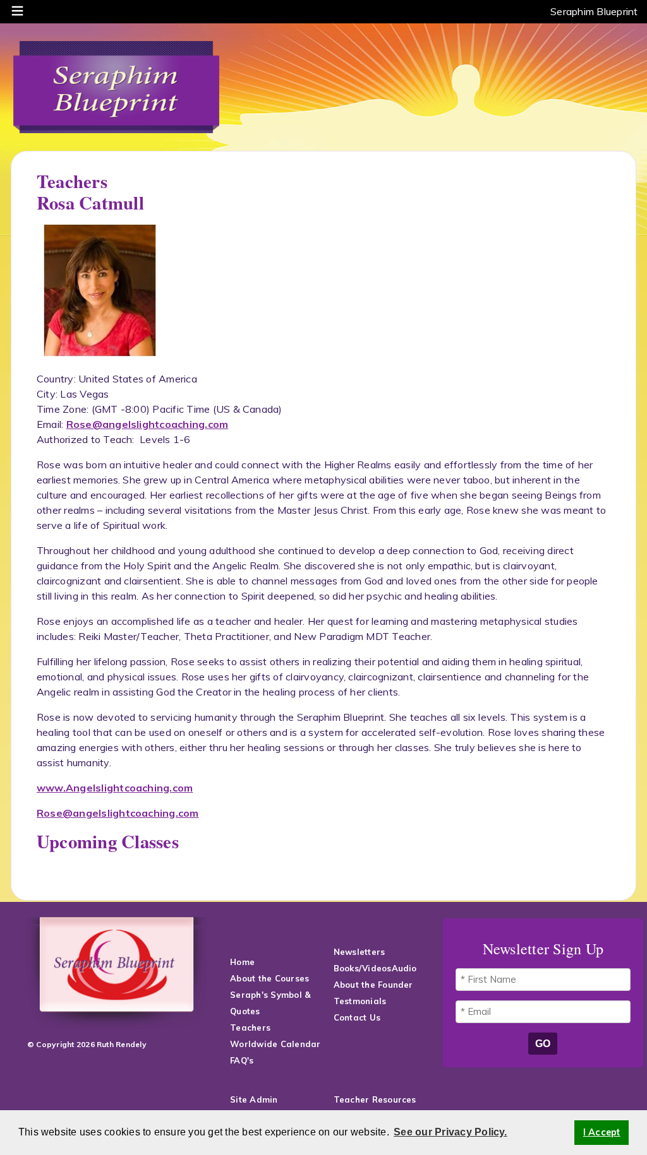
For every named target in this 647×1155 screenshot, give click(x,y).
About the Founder (373, 985)
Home (242, 962)
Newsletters (359, 952)
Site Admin (253, 1099)
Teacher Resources (375, 1099)
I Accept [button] (601, 1132)
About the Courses (269, 978)
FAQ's (243, 1060)
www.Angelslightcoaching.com (115, 787)
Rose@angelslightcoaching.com (147, 424)
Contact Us (359, 1017)
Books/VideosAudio (375, 968)
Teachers (250, 1027)
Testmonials (360, 1001)
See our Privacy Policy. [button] (450, 1132)
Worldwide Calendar (275, 1044)
